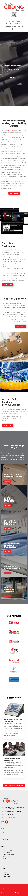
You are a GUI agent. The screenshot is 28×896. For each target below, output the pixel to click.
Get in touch (11, 77)
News (4, 837)
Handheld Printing (6, 856)
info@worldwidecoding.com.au (13, 811)
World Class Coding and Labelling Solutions (12, 66)
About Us (5, 835)
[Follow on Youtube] (6, 821)
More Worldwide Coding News (14, 785)
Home (4, 832)
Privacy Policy (6, 874)
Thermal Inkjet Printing (7, 850)
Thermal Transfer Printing (8, 854)
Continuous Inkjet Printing (8, 852)
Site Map (5, 872)
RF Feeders (5, 861)
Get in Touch (14, 193)
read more (7, 737)
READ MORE (7, 481)
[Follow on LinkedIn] (2, 821)
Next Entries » (21, 781)
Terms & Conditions (7, 876)
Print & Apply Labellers (7, 859)
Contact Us (5, 839)
